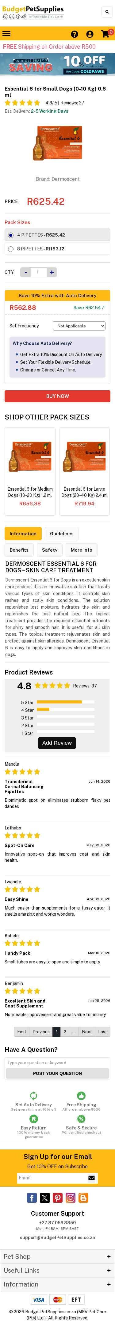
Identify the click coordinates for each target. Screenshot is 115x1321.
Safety (49, 550)
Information (23, 533)
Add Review (57, 743)
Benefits (19, 550)
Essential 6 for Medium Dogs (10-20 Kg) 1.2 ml (30, 492)
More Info (81, 550)
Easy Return (33, 1132)
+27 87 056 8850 (57, 1222)
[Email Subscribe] (91, 1178)
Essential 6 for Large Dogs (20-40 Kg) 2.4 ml (84, 492)
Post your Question (57, 1073)
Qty (9, 272)
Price (11, 201)
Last (102, 1031)
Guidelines (62, 533)
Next (87, 1031)
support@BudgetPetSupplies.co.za (57, 1237)
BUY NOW (57, 396)
